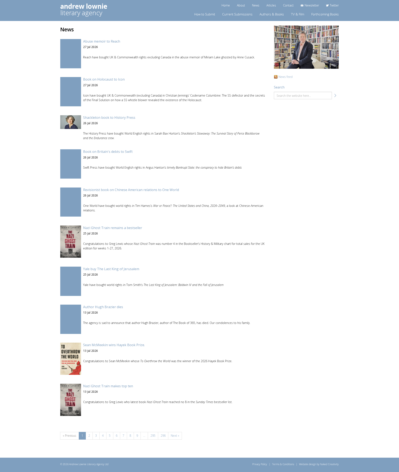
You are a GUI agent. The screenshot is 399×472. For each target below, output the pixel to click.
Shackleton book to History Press (109, 117)
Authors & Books (272, 14)
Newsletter (312, 5)
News (255, 5)
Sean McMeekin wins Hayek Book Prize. (114, 345)
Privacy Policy (259, 464)
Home (226, 5)
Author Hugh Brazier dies (103, 307)
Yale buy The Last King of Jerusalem (111, 269)
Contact (288, 5)
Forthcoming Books (325, 14)
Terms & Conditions (283, 464)
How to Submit (204, 14)
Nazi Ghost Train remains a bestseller (112, 228)
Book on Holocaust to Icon (104, 79)
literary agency (83, 9)
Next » (175, 436)
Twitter (334, 5)
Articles (271, 5)
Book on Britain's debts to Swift (108, 151)
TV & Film (297, 14)
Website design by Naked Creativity (319, 464)
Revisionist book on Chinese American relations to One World (131, 190)
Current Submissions (237, 14)
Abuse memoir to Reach (101, 41)
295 (152, 436)
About (241, 5)
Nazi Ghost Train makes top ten (108, 386)
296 (163, 436)
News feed (285, 77)
